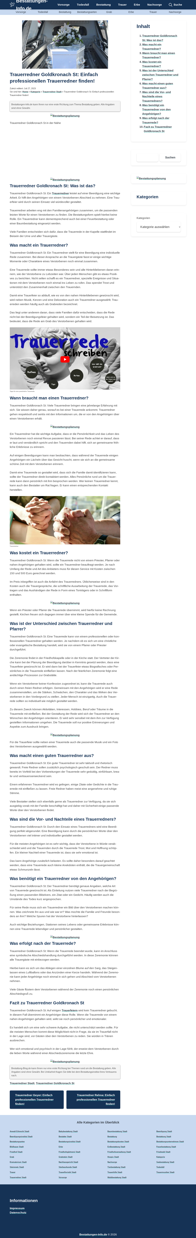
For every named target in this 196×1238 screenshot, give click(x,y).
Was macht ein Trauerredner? (151, 46)
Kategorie (35, 92)
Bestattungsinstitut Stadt (69, 1142)
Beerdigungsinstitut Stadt (21, 1136)
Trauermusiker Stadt (165, 1172)
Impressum (17, 1208)
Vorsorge (64, 4)
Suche (178, 4)
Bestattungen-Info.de (93, 1234)
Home (25, 92)
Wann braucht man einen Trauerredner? (158, 55)
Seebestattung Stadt (165, 1162)
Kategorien (143, 217)
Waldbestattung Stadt (116, 1177)
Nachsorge (154, 4)
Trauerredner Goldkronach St (55, 1083)
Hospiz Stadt (113, 1157)
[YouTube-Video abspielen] (65, 359)
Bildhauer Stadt (17, 1147)
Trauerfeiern (70, 1010)
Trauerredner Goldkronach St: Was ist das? (159, 38)
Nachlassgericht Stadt (68, 1162)
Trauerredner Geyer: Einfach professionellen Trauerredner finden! (34, 1099)
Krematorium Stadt (18, 1162)
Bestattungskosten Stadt (118, 1142)
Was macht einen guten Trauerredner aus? (157, 85)
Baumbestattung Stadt (117, 1131)
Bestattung (103, 4)
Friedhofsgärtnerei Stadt (69, 1152)
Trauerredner (60, 193)
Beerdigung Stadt (164, 1131)
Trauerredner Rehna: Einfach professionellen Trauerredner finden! (96, 1099)
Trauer (122, 4)
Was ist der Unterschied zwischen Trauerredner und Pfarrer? (160, 75)
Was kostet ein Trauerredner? (151, 64)
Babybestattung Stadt (68, 1131)
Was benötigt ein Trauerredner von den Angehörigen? (156, 109)
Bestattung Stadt (163, 1136)
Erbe (137, 4)
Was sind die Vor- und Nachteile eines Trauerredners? (156, 96)
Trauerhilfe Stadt (114, 1172)
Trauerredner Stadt (52, 92)
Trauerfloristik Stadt (67, 1172)
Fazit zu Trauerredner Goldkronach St (158, 129)
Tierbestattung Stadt (116, 1167)
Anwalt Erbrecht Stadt (19, 1131)
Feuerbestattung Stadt (166, 1147)
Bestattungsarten (87, 12)
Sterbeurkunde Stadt (68, 1167)
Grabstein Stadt (65, 1157)
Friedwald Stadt (163, 1152)
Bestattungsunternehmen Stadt (170, 1142)
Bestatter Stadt (65, 1136)
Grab (109, 12)
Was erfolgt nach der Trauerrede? (155, 120)
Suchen (170, 157)
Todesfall (83, 4)
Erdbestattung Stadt (116, 1147)
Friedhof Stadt (16, 1152)
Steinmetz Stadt (17, 1167)
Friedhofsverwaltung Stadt (119, 1152)
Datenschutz (18, 1212)
